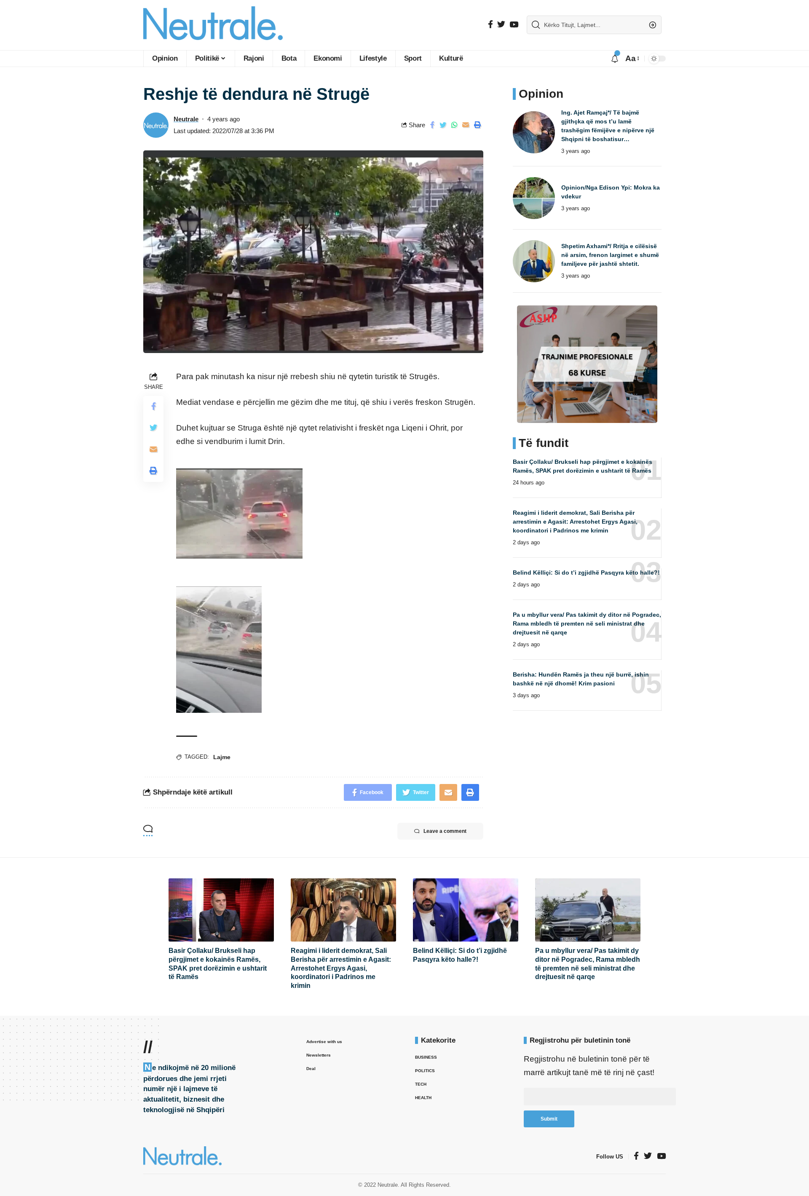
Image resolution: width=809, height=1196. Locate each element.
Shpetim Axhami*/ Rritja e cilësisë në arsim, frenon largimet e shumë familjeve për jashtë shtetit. (610, 255)
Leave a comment (444, 831)
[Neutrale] (213, 25)
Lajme (221, 757)
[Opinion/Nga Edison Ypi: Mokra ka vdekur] (534, 198)
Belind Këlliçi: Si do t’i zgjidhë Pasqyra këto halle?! (586, 572)
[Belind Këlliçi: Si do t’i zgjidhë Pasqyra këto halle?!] (465, 910)
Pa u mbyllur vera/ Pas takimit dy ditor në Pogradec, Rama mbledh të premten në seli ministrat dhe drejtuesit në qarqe (587, 623)
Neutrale (186, 119)
